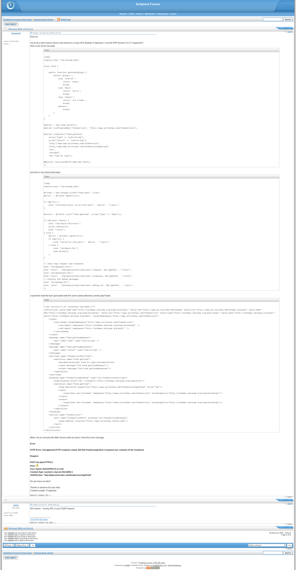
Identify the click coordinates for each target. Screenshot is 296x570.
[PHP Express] (153, 568)
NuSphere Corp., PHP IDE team (152, 563)
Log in (173, 14)
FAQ (132, 14)
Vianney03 (16, 33)
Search (139, 14)
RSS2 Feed (66, 20)
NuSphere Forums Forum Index (18, 20)
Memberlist (150, 14)
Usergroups (162, 14)
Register (123, 14)
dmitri (16, 505)
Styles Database (174, 565)
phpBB (127, 565)
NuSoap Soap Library (43, 20)
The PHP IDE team (39, 519)
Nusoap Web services (21, 528)
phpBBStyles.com (159, 565)
